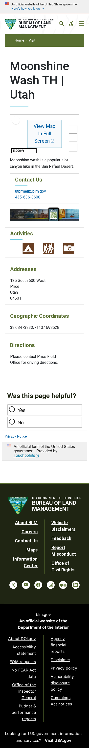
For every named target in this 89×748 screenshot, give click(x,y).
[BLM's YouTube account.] (26, 585)
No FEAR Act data (24, 673)
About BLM (26, 522)
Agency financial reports (58, 645)
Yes (21, 409)
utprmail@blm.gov (30, 191)
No (21, 422)
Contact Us (26, 540)
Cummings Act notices (61, 700)
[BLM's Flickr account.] (63, 585)
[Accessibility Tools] (71, 24)
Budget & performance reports (24, 712)
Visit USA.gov (58, 740)
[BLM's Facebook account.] (38, 585)
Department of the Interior (43, 627)
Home (19, 40)
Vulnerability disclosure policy (62, 683)
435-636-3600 (27, 197)
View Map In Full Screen (44, 133)
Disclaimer (60, 659)
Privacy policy (64, 668)
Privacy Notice (16, 436)
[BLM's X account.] (13, 585)
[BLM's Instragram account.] (51, 585)
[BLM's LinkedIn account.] (76, 585)
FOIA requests (23, 661)
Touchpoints (24, 455)
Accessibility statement (24, 650)
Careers (30, 531)
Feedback (61, 538)
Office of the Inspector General (24, 691)
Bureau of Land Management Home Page (34, 24)
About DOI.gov (22, 638)
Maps (32, 549)
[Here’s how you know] (44, 7)
